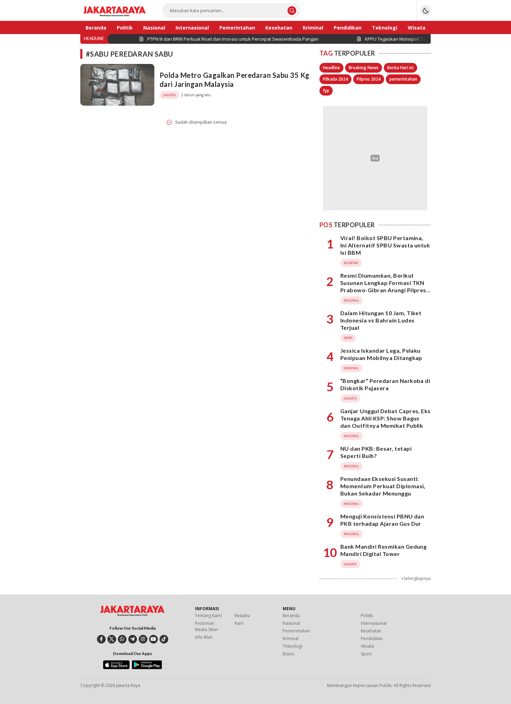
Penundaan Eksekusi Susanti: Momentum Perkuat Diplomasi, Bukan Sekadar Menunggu (382, 486)
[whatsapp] (122, 639)
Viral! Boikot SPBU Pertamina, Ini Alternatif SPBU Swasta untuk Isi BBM (385, 245)
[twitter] (111, 639)
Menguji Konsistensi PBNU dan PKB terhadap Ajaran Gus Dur (382, 520)
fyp (326, 90)
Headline (331, 68)
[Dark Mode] (425, 10)
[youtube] (153, 639)
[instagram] (143, 639)
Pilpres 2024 (369, 79)
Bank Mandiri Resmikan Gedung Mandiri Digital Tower (383, 550)
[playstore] (147, 667)
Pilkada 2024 (335, 79)
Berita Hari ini (400, 68)
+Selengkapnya (416, 578)
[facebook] (101, 639)
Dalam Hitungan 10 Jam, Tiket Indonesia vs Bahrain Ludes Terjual (380, 320)
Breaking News (364, 68)
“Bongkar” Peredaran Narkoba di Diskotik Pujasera (385, 384)
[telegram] (132, 639)
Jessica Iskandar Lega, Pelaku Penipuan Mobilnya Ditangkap (381, 354)
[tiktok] (164, 639)
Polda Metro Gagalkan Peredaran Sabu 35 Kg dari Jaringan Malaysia (235, 79)
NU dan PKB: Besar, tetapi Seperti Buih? (376, 452)
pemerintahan (403, 79)
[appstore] (116, 667)
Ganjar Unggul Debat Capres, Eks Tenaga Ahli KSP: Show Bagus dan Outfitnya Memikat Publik (385, 418)
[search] (291, 10)
